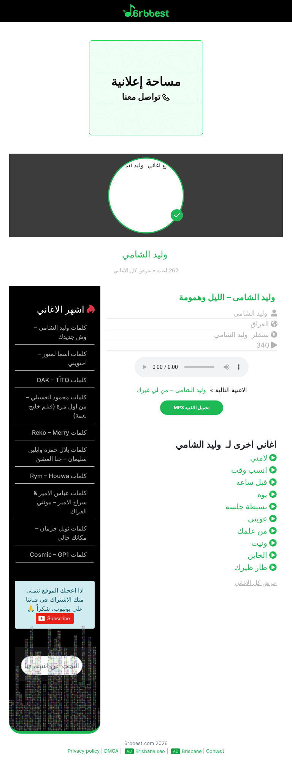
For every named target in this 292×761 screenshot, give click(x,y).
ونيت (260, 543)
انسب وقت (250, 470)
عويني (258, 518)
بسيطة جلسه (247, 506)
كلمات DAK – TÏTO (62, 380)
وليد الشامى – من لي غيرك (172, 390)
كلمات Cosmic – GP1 (58, 554)
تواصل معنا (142, 97)
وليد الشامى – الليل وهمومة (228, 297)
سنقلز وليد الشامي (241, 334)
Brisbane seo (150, 751)
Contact (215, 751)
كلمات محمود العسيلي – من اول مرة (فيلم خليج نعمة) (56, 406)
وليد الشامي (251, 313)
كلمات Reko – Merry (59, 432)
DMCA (111, 751)
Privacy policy (84, 751)
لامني (259, 457)
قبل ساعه (252, 482)
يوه (263, 494)
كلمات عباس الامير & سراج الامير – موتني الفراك (60, 502)
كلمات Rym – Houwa (58, 476)
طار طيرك (252, 567)
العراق (260, 324)
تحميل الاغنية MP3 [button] (191, 407)
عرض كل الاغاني (132, 270)
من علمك (253, 530)
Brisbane (192, 751)
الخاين (258, 555)
